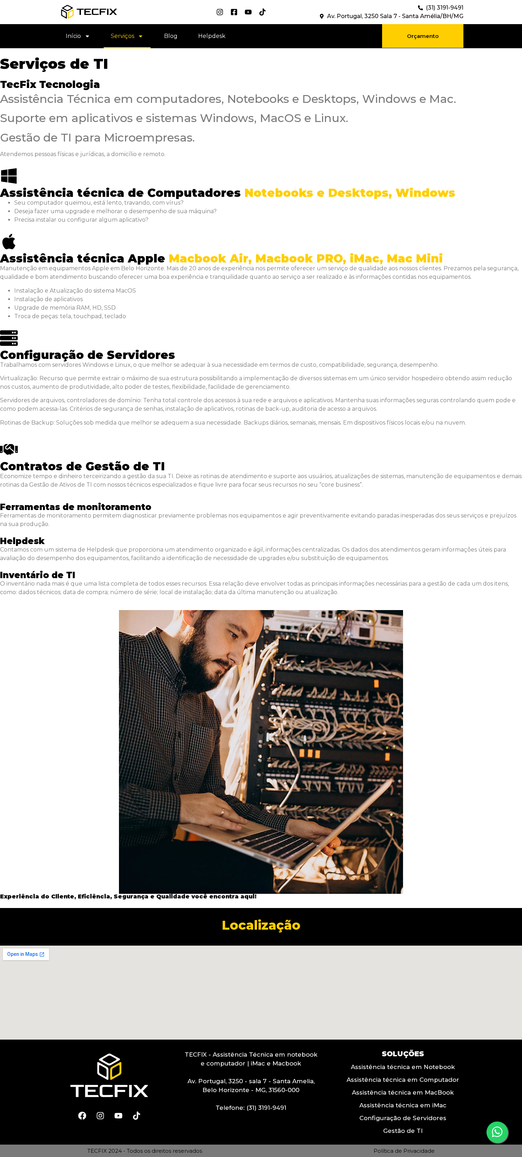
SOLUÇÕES (403, 1054)
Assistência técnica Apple (221, 258)
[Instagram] (100, 1115)
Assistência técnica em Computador (403, 1079)
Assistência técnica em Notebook (403, 1066)
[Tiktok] (136, 1115)
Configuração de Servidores (402, 1118)
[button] (422, 36)
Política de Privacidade (404, 1150)
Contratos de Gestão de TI (82, 466)
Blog (171, 36)
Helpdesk (211, 36)
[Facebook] (82, 1115)
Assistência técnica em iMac (402, 1105)
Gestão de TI (403, 1130)
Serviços (122, 36)
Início (73, 36)
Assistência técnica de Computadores (227, 193)
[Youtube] (118, 1115)
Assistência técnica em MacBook (403, 1092)
